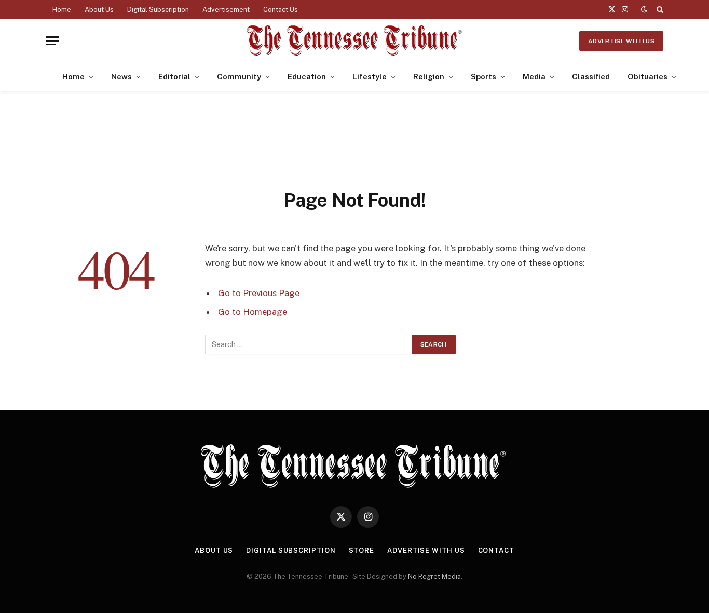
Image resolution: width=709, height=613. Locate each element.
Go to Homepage (252, 311)
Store (362, 550)
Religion (428, 76)
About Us (99, 10)
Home (61, 10)
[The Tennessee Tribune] (354, 41)
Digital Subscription (158, 10)
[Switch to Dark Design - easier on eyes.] (644, 9)
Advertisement (226, 10)
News (121, 76)
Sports (483, 76)
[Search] (659, 9)
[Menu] (52, 40)
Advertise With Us (621, 41)
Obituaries (647, 76)
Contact (496, 550)
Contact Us (280, 10)
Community (239, 76)
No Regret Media (434, 576)
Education (307, 76)
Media (534, 76)
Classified (591, 76)
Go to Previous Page (258, 293)
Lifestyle (369, 76)
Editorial (174, 76)
